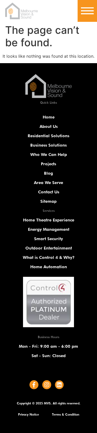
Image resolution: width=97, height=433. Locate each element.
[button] (87, 9)
